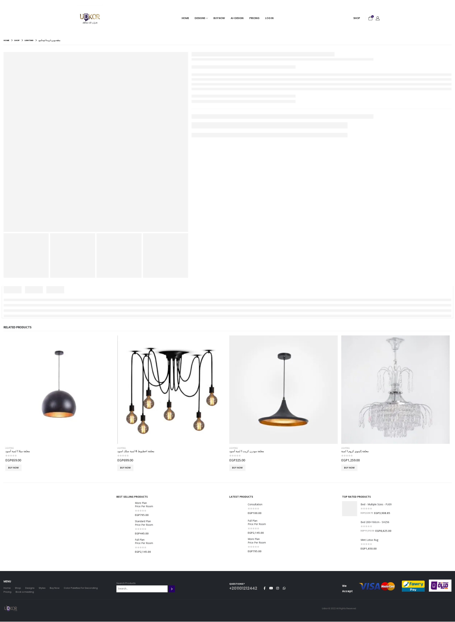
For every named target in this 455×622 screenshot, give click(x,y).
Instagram (277, 588)
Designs (200, 18)
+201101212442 (243, 588)
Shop (356, 18)
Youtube (271, 588)
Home (185, 18)
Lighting (9, 448)
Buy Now (219, 18)
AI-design (237, 18)
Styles (42, 588)
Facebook (264, 588)
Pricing (254, 18)
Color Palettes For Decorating (81, 588)
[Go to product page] (59, 389)
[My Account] (377, 18)
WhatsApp (284, 588)
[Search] (172, 588)
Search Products (126, 583)
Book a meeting (25, 592)
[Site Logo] (89, 18)
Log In (269, 18)
